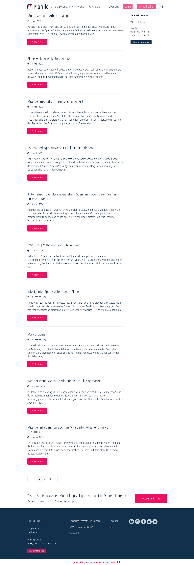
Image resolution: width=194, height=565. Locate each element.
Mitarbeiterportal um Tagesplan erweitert (55, 101)
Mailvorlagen (36, 334)
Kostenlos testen (151, 498)
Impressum (74, 532)
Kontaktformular (141, 42)
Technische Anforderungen (81, 527)
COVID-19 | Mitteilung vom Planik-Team (54, 245)
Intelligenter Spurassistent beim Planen (54, 291)
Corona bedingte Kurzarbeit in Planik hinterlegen (60, 148)
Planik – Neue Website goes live (49, 58)
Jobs (111, 527)
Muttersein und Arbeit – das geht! (50, 16)
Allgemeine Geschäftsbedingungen (84, 521)
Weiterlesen (37, 41)
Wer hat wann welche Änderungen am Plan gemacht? (64, 381)
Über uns (114, 521)
